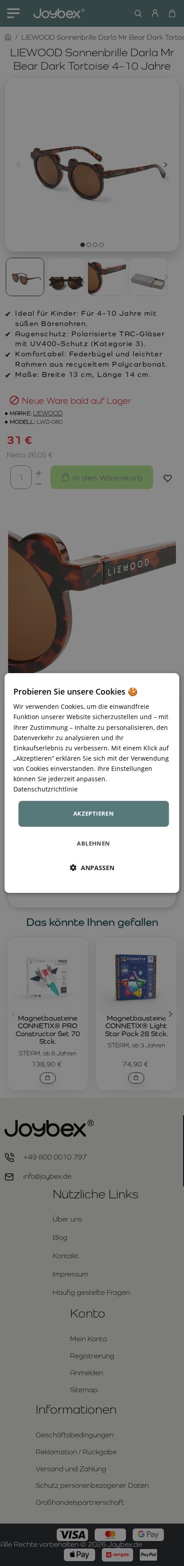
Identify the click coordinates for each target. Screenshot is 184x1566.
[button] (92, 868)
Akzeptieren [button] (93, 813)
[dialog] (91, 783)
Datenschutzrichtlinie (45, 789)
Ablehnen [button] (93, 843)
